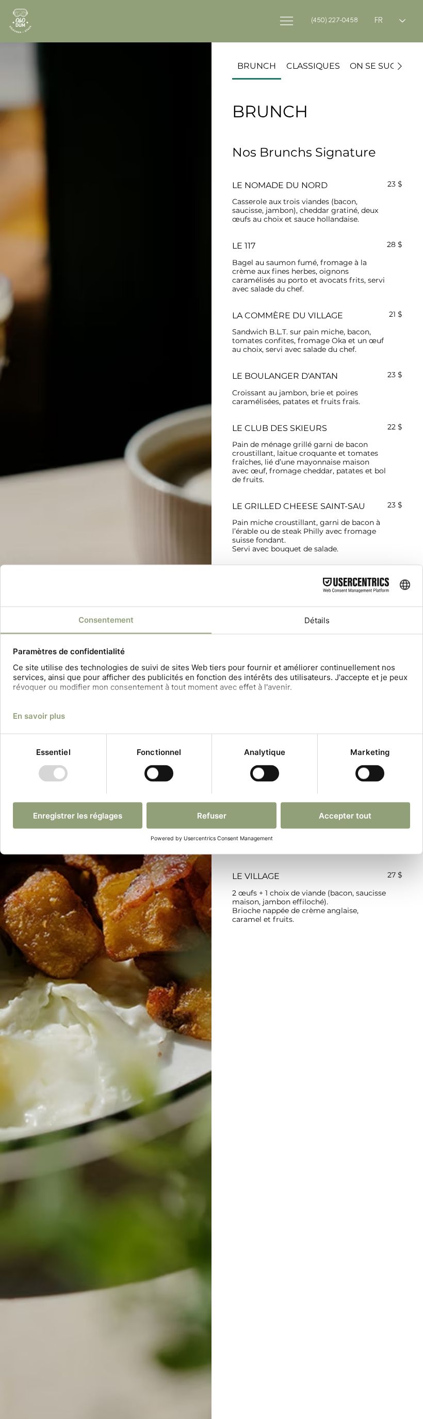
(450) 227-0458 (334, 20)
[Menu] (287, 21)
